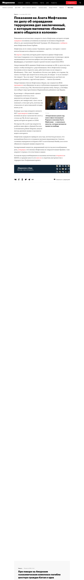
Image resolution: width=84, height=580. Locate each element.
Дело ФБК (18, 7)
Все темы (70, 7)
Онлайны (35, 2)
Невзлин (61, 7)
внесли (39, 158)
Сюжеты (27, 2)
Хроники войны (43, 7)
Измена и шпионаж (7, 7)
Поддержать (71, 2)
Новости (20, 2)
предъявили (18, 85)
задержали (18, 41)
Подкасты (54, 2)
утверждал (22, 150)
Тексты (42, 2)
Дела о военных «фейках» (29, 7)
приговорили (23, 113)
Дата (47, 2)
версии (19, 55)
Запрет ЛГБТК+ (53, 7)
